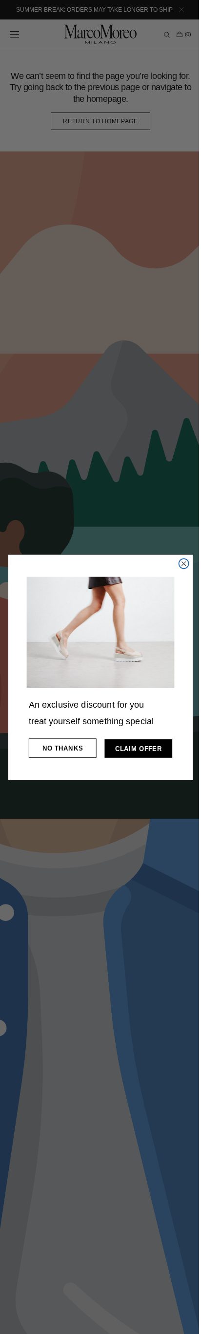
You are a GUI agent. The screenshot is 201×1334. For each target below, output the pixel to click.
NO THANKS (59, 747)
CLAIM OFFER (134, 748)
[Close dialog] (180, 563)
